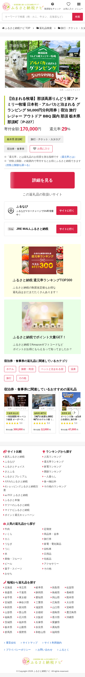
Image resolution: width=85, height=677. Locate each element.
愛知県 (39, 597)
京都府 (39, 612)
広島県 (56, 602)
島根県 (56, 592)
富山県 (22, 612)
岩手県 (8, 597)
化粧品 (47, 559)
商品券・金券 (51, 534)
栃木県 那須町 (14, 139)
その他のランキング (55, 486)
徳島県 (56, 612)
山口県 (56, 607)
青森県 (8, 592)
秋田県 (8, 607)
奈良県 (39, 627)
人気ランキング (52, 456)
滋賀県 (39, 607)
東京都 (22, 597)
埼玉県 (22, 587)
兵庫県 (39, 622)
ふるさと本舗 (12, 500)
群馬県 (8, 632)
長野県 (22, 632)
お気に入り (68, 9)
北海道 (8, 587)
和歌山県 (41, 632)
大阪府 (39, 617)
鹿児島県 (71, 612)
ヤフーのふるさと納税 (17, 505)
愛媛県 (56, 622)
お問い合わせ (45, 649)
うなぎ (8, 544)
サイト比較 (14, 451)
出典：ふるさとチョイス (70, 90)
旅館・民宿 (27, 369)
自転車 (47, 549)
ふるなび (10, 461)
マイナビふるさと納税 (17, 510)
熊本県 (70, 597)
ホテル (10, 369)
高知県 (56, 627)
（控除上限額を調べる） (17, 165)
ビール (8, 564)
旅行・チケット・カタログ (45, 139)
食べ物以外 (50, 481)
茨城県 (8, 622)
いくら (8, 534)
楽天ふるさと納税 (15, 456)
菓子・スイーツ (13, 568)
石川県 (22, 617)
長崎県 (70, 592)
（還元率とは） (68, 156)
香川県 (56, 617)
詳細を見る (18, 45)
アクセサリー (51, 564)
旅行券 (47, 539)
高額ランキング (52, 471)
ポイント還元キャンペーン (19, 515)
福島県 (8, 617)
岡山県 (56, 597)
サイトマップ (30, 642)
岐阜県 (39, 587)
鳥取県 (56, 587)
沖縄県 (70, 617)
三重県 (39, 602)
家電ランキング (52, 466)
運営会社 (11, 642)
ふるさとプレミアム (16, 476)
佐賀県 (70, 587)
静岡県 (39, 592)
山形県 (8, 612)
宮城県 (8, 602)
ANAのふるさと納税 (16, 481)
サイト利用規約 (53, 642)
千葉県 (22, 592)
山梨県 (22, 627)
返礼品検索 (45, 28)
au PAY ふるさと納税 (16, 495)
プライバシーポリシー (18, 649)
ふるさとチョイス (15, 466)
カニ (7, 539)
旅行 (8, 378)
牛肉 (7, 529)
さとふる (10, 471)
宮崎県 (70, 607)
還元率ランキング (54, 461)
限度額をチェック (52, 9)
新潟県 (22, 607)
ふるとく (64, 649)
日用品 (47, 554)
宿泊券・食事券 (15, 148)
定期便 (47, 529)
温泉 (73, 369)
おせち (8, 573)
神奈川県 (24, 602)
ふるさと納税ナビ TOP (17, 28)
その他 (22, 378)
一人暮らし (50, 476)
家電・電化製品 (52, 544)
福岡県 (56, 632)
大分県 (70, 602)
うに (7, 549)
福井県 (22, 622)
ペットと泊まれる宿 (52, 369)
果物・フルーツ (13, 559)
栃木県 (8, 627)
